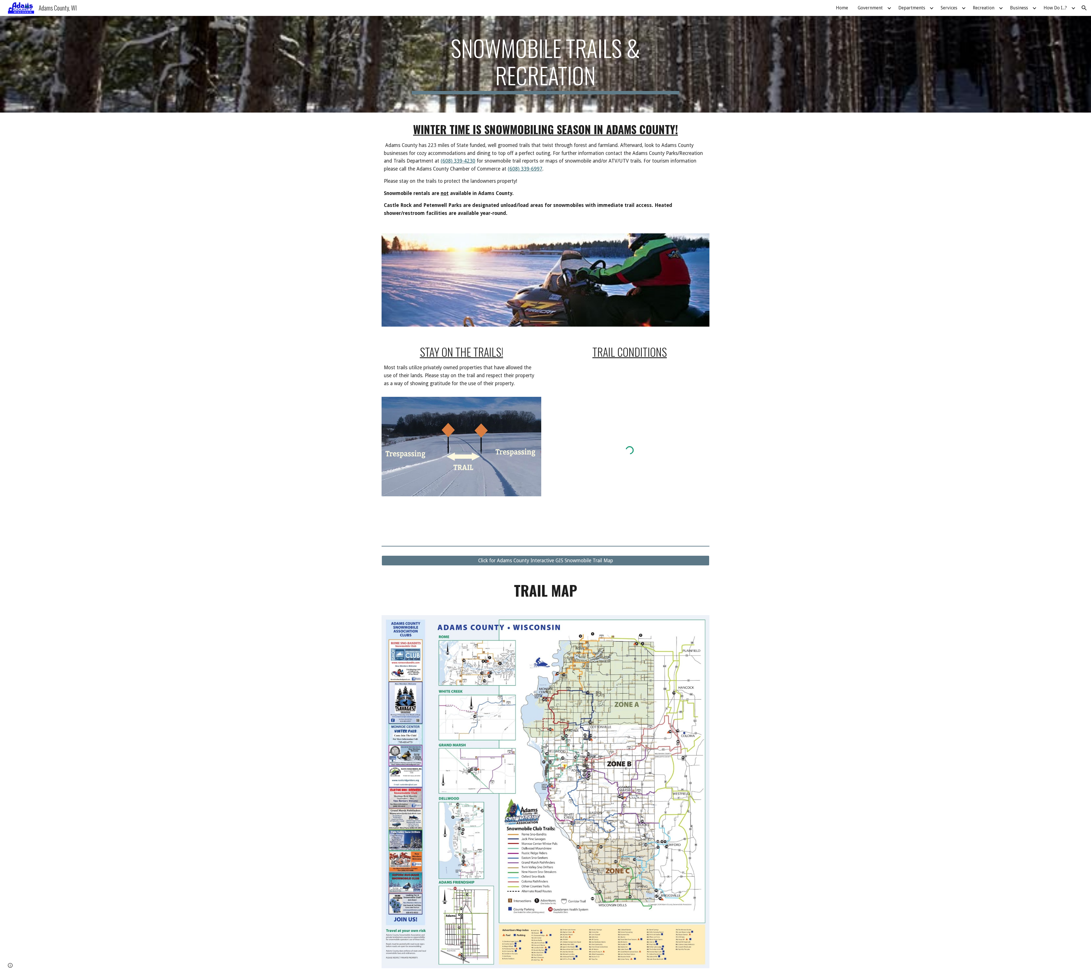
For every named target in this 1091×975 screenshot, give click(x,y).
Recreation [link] (983, 8)
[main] (545, 64)
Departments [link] (911, 8)
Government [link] (870, 8)
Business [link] (1019, 8)
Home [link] (842, 8)
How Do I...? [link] (1055, 8)
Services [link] (949, 8)
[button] (1084, 8)
